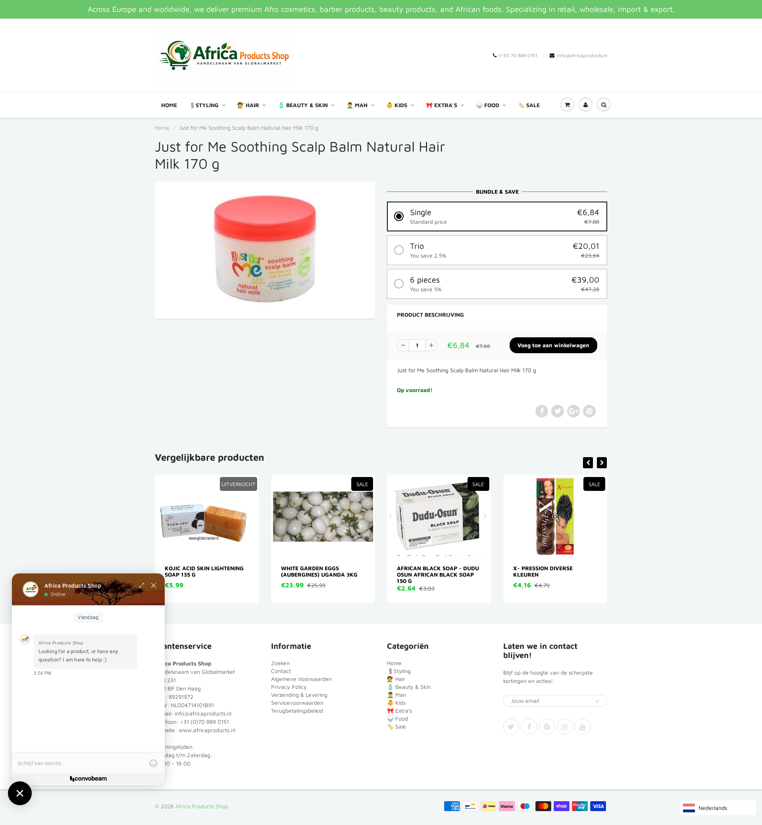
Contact (281, 670)
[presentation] (588, 462)
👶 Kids (396, 105)
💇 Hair (248, 105)
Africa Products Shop (201, 806)
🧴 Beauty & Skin (303, 105)
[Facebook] (529, 727)
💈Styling (204, 105)
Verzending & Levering (299, 694)
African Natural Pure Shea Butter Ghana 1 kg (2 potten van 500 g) (556, 574)
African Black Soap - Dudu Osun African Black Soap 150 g (323, 574)
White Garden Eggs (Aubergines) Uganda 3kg (203, 571)
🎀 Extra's (441, 105)
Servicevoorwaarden (297, 702)
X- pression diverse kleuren (427, 571)
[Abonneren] (597, 701)
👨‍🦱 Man (357, 105)
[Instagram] (565, 727)
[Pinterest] (547, 727)
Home (169, 105)
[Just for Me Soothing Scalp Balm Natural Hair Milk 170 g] (265, 249)
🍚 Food (487, 105)
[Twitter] (511, 727)
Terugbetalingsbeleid (297, 710)
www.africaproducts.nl (207, 730)
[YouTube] (583, 727)
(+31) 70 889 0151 (518, 55)
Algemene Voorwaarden (301, 678)
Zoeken (280, 663)
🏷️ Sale (529, 105)
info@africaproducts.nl (582, 55)
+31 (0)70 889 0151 (204, 721)
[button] (497, 216)
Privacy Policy (289, 686)
